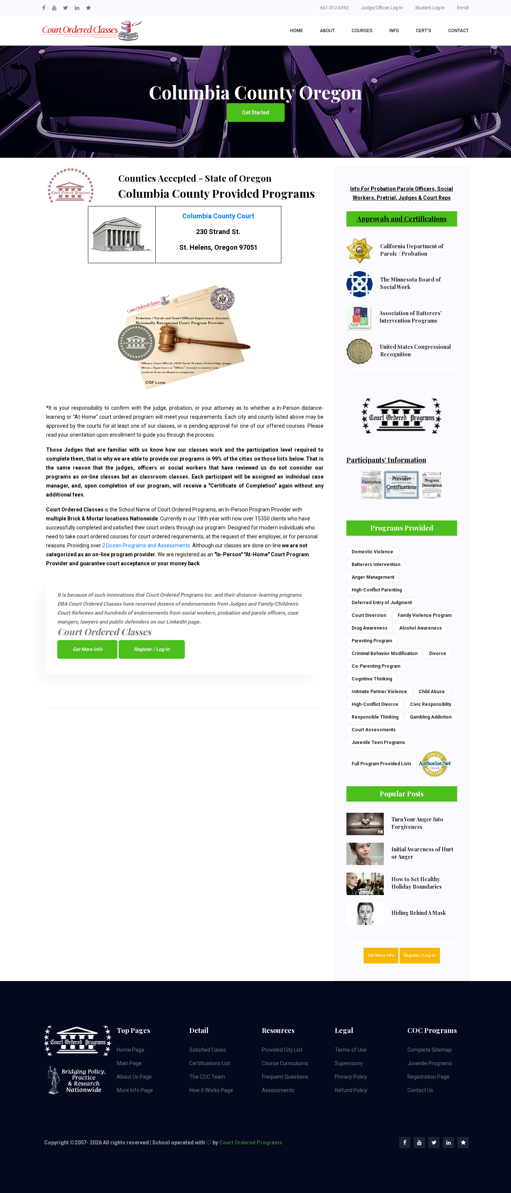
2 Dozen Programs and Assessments (146, 545)
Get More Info (87, 649)
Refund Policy (351, 1090)
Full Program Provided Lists (381, 763)
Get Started (255, 113)
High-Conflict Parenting (377, 590)
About (327, 30)
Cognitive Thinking (372, 679)
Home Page (130, 1050)
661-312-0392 (334, 7)
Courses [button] (362, 30)
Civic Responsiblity (430, 704)
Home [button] (296, 30)
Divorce (437, 653)
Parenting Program (372, 640)
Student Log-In (430, 7)
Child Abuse (432, 691)
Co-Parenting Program (376, 666)
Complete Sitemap (429, 1050)
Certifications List (209, 1063)
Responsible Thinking (375, 717)
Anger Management (373, 577)
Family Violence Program (425, 615)
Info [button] (394, 30)
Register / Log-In (151, 649)
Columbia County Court (218, 216)
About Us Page (134, 1077)
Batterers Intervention (376, 564)
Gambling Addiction (431, 717)
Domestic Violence (372, 551)
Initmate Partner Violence (379, 691)
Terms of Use (351, 1050)
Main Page (129, 1063)
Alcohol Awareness (420, 628)
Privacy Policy (351, 1077)
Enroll (463, 7)
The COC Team (207, 1077)
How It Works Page (211, 1090)
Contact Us (420, 1090)
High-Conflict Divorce (375, 704)
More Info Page (135, 1090)
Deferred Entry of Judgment (382, 602)
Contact (458, 30)
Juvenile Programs (429, 1063)
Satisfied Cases (207, 1050)
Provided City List (282, 1050)
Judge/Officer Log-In (382, 7)
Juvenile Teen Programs (378, 742)
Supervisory (349, 1063)
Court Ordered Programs (250, 1143)
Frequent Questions (285, 1077)
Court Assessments (374, 729)
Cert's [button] (423, 30)
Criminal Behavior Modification (384, 653)
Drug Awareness (370, 628)
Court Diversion (369, 615)
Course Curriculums (285, 1063)
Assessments (278, 1090)
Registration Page (428, 1077)
